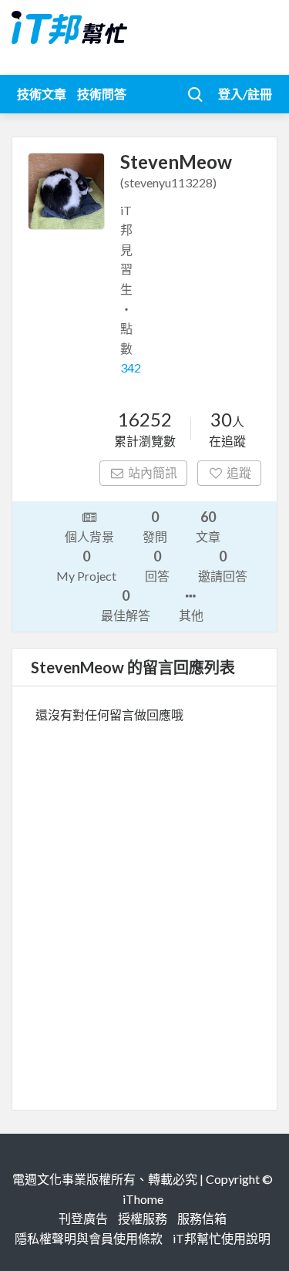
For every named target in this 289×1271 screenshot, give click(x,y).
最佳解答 (125, 604)
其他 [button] (191, 615)
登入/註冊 (245, 93)
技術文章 (41, 93)
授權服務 (142, 1218)
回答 (157, 565)
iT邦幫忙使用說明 (222, 1238)
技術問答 (101, 93)
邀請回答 (222, 565)
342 (130, 367)
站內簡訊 (152, 472)
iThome (143, 1199)
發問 (155, 526)
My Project (86, 565)
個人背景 (89, 536)
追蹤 (239, 472)
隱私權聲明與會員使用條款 (89, 1238)
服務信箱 (202, 1218)
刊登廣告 (83, 1218)
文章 (208, 526)
